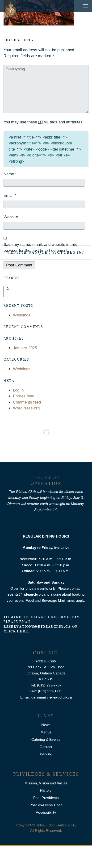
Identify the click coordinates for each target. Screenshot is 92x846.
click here (16, 631)
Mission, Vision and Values (46, 783)
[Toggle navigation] (86, 6)
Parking (46, 754)
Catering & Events (46, 739)
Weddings (21, 315)
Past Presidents (46, 798)
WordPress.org (26, 408)
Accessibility (46, 812)
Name (10, 174)
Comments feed (27, 402)
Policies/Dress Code (46, 805)
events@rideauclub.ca (27, 594)
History (46, 790)
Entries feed (23, 396)
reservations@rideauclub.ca (37, 626)
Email (10, 195)
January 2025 (25, 348)
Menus (46, 732)
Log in (18, 390)
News (45, 725)
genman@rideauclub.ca (51, 697)
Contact (46, 747)
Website (11, 217)
